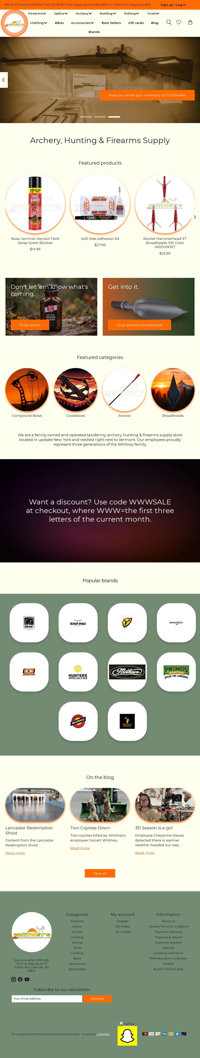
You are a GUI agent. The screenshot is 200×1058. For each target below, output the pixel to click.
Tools (77, 948)
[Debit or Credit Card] (183, 1034)
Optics (77, 926)
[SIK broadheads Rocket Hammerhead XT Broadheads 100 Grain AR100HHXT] (165, 203)
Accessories (77, 964)
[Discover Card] (158, 1034)
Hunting (77, 937)
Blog (155, 23)
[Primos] (176, 672)
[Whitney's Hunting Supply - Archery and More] (14, 23)
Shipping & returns (168, 937)
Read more (15, 853)
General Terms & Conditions (168, 926)
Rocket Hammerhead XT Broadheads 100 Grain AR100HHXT (165, 243)
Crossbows (75, 415)
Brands (94, 32)
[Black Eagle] (78, 622)
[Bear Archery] (29, 622)
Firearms (77, 921)
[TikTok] (127, 1024)
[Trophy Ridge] (127, 721)
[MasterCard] (144, 1034)
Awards (168, 964)
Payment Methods (168, 932)
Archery (77, 932)
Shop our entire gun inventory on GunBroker (147, 95)
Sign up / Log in (173, 5)
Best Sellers (111, 23)
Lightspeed (103, 1034)
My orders (122, 926)
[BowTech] (176, 622)
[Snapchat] (127, 1044)
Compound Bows (27, 415)
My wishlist (123, 932)
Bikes (59, 23)
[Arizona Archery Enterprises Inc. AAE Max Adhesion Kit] (100, 203)
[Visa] (151, 1034)
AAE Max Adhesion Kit (100, 239)
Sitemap (168, 948)
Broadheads (173, 415)
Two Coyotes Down (90, 827)
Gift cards (136, 23)
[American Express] (164, 1034)
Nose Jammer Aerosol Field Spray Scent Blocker (35, 241)
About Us (168, 921)
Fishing (77, 942)
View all (100, 873)
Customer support (168, 942)
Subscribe (97, 998)
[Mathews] (127, 672)
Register (123, 921)
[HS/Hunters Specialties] (78, 672)
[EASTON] (29, 672)
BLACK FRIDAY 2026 (168, 969)
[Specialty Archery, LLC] (78, 721)
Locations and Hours (168, 953)
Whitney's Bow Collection (168, 958)
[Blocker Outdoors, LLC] (127, 622)
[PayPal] (170, 1034)
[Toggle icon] (169, 22)
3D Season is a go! (154, 827)
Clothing (77, 953)
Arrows (124, 415)
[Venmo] (177, 1034)
